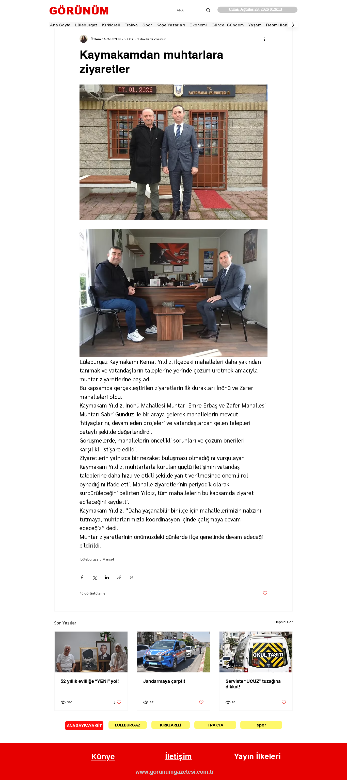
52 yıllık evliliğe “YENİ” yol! (90, 681)
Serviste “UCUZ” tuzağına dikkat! (253, 684)
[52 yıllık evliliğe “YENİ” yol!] (91, 652)
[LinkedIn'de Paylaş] (106, 577)
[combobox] (194, 10)
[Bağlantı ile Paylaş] (119, 577)
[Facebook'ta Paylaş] (82, 577)
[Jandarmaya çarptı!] (173, 652)
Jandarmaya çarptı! (164, 681)
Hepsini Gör (284, 621)
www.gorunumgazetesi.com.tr (174, 771)
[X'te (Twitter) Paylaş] (94, 577)
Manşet (108, 559)
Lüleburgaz (89, 559)
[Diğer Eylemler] (264, 39)
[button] (103, 756)
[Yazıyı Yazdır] (131, 577)
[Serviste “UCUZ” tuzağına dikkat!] (255, 652)
